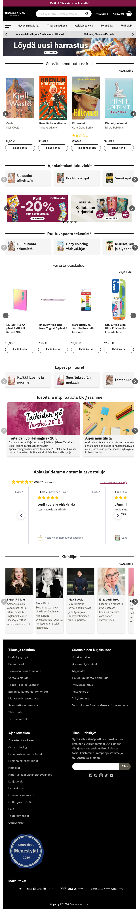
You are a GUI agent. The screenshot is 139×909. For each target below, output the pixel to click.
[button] (8, 26)
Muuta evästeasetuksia (23, 698)
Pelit (11, 809)
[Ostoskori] (129, 13)
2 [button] (67, 222)
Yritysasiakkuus (82, 684)
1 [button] (63, 222)
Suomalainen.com (79, 904)
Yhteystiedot (80, 691)
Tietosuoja (15, 712)
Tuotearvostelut (19, 719)
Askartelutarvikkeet (21, 740)
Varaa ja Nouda (18, 678)
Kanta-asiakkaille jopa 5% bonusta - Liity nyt (40, 34)
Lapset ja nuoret (69, 367)
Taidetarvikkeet (18, 815)
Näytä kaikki (126, 70)
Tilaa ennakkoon (57, 25)
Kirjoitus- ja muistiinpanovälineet (30, 774)
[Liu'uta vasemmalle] (6, 34)
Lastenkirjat (16, 788)
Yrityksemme (80, 698)
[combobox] (64, 13)
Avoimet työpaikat (84, 664)
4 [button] (75, 222)
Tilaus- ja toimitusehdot (23, 684)
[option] (40, 34)
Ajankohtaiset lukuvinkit (69, 165)
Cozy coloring (17, 747)
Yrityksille (101, 13)
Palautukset (16, 664)
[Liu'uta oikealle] (132, 34)
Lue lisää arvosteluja (113, 482)
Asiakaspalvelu (84, 25)
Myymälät (107, 25)
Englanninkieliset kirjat (23, 761)
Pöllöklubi (126, 25)
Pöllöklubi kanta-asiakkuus (90, 678)
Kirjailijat (14, 767)
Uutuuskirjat (16, 822)
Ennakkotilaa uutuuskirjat (25, 754)
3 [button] (71, 222)
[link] (69, 538)
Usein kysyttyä (18, 657)
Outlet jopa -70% (19, 802)
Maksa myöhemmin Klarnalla (99, 34)
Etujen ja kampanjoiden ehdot (28, 691)
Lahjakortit (15, 781)
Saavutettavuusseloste (23, 705)
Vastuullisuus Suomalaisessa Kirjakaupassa (100, 705)
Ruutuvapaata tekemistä (69, 233)
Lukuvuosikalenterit (21, 795)
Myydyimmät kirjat (28, 25)
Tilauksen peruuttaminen (24, 671)
